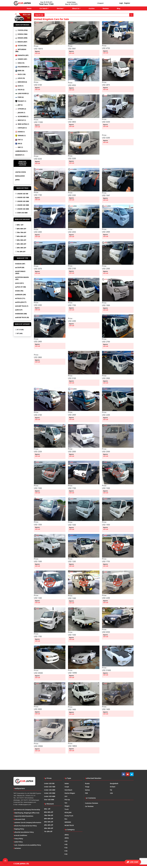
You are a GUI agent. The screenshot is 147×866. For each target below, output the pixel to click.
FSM (86, 793)
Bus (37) (19, 310)
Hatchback (68, 790)
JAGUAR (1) (21, 113)
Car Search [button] (43, 8)
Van (66, 803)
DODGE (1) (21, 132)
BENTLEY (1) (21, 120)
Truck (67, 809)
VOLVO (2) (20, 90)
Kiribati (112, 787)
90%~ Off (20, 225)
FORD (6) (20, 97)
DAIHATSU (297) (22, 55)
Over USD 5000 (22, 213)
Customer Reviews (91, 803)
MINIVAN (68, 822)
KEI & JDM (68, 812)
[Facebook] (123, 774)
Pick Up (67, 800)
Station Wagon (70, 793)
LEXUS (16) (21, 78)
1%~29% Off (21, 252)
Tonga (87, 787)
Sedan (67, 783)
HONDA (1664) (22, 34)
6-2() (66, 848)
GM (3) (19, 143)
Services (60, 8)
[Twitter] (132, 774)
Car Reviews (89, 806)
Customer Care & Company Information (27, 822)
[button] (133, 862)
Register (127, 3)
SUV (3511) (20, 283)
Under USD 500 (22, 194)
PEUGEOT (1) (21, 101)
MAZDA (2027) (22, 42)
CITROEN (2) (21, 109)
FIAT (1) (20, 140)
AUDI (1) (20, 86)
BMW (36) (20, 71)
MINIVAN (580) (22, 314)
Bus (66, 819)
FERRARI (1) (21, 136)
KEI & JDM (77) (21, 302)
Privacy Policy (18, 839)
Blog (118, 8)
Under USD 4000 (23, 209)
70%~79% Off (21, 232)
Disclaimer (17, 848)
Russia (87, 783)
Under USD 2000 (23, 201)
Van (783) (20, 291)
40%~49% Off (21, 244)
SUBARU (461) (22, 59)
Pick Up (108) (21, 287)
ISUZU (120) (21, 74)
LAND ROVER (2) (23, 93)
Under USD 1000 (23, 197)
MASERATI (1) (19, 155)
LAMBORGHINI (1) (21, 151)
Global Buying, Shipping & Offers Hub (26, 813)
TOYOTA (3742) (22, 30)
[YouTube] (127, 774)
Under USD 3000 (23, 205)
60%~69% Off (21, 236)
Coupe (67, 787)
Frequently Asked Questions (23, 816)
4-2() (66, 841)
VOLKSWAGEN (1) (23, 67)
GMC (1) (20, 147)
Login (121, 3)
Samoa (87, 790)
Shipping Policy (18, 829)
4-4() (66, 844)
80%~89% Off (21, 229)
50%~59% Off (21, 240)
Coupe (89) (20, 267)
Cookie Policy (18, 842)
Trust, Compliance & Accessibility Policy (27, 845)
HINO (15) (20, 63)
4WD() (67, 838)
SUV (66, 796)
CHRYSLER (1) (22, 128)
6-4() (66, 851)
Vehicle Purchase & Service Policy (25, 826)
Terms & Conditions (20, 835)
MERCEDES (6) (22, 82)
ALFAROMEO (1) (22, 116)
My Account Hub (19, 819)
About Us (75, 8)
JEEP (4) (19, 105)
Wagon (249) (21, 295)
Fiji (111, 790)
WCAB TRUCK (69, 825)
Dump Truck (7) (22, 306)
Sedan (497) (21, 264)
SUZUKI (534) (21, 46)
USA (111, 793)
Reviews (106, 8)
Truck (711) (21, 298)
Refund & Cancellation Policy (23, 832)
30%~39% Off (21, 248)
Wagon (67, 806)
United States (20, 172)
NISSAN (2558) (22, 38)
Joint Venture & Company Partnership (26, 810)
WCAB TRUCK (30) (23, 317)
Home (29, 8)
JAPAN (17, 180)
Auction (91, 8)
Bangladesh (20, 176)
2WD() (67, 835)
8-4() (66, 854)
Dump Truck (69, 816)
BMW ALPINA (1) (23, 124)
